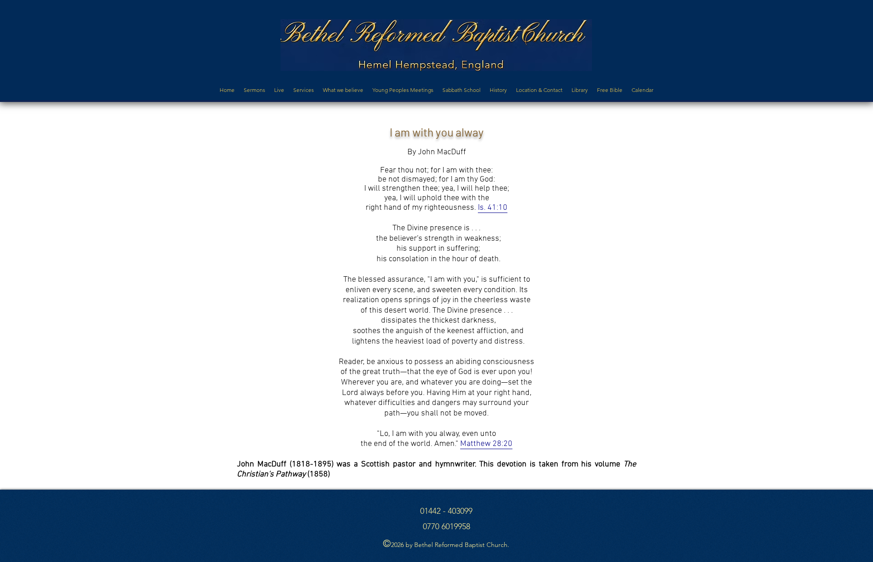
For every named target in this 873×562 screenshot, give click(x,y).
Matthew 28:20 (486, 444)
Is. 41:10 (492, 208)
